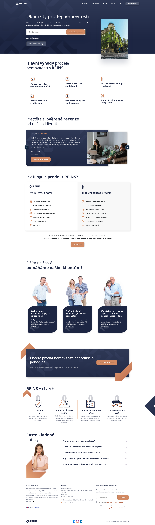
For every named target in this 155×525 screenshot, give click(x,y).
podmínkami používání (116, 508)
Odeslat (122, 497)
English (37, 507)
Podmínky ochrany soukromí (115, 502)
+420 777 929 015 (69, 503)
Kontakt (113, 3)
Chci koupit (95, 3)
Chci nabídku (132, 3)
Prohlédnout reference (41, 159)
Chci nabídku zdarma (75, 32)
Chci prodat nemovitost (106, 362)
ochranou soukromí (102, 508)
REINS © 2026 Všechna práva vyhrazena (117, 521)
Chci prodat (84, 3)
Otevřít (28, 502)
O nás (105, 3)
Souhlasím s (111, 502)
